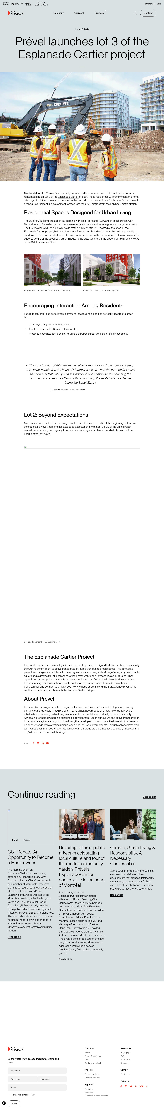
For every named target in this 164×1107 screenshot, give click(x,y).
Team (87, 1059)
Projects (99, 12)
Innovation (89, 1092)
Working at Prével (93, 1063)
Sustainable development (96, 1095)
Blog (159, 4)
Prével (57, 193)
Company (58, 13)
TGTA (101, 220)
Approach (79, 13)
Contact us (125, 1074)
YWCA (97, 679)
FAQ (122, 1056)
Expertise (89, 1089)
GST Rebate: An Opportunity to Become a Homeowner (30, 857)
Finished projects (93, 1077)
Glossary (124, 1063)
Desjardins (30, 224)
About (87, 1053)
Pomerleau (48, 224)
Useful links (125, 1059)
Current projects (92, 1074)
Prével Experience (93, 1056)
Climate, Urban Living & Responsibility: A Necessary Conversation (132, 855)
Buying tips (150, 4)
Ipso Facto (87, 220)
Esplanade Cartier (68, 196)
